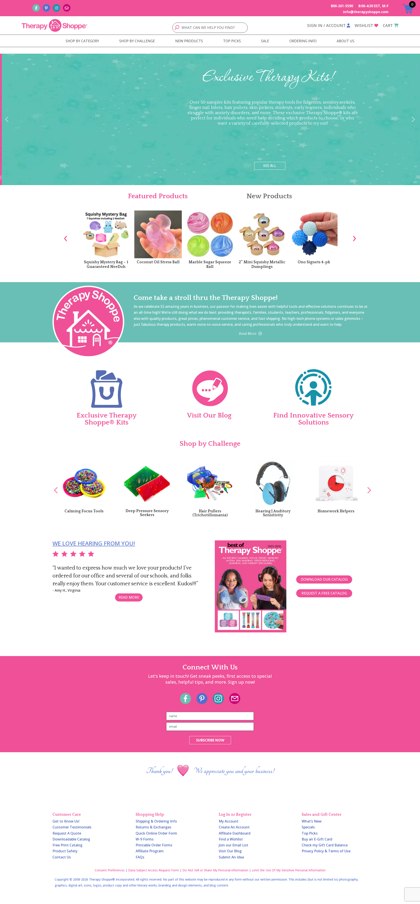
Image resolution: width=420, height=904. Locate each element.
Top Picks (310, 833)
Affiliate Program (150, 851)
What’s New (312, 821)
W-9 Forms (145, 839)
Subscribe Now (210, 740)
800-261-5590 (342, 6)
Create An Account (234, 827)
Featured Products (158, 196)
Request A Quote (66, 833)
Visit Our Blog (230, 851)
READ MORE (129, 597)
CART (388, 25)
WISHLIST (364, 25)
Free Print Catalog (67, 845)
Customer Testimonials (71, 827)
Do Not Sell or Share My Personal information (215, 870)
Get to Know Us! (65, 821)
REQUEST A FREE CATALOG (324, 593)
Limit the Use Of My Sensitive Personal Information (289, 870)
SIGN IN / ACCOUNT (326, 25)
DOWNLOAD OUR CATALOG (324, 579)
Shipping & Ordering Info (156, 821)
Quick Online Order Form (156, 833)
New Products (269, 196)
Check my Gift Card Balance (325, 845)
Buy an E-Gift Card (317, 839)
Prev (53, 485)
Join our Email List (233, 845)
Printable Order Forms (154, 845)
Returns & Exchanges (153, 827)
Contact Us (61, 857)
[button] (6, 119)
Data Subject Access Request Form (153, 870)
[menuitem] (82, 41)
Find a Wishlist (231, 839)
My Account (228, 821)
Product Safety (64, 851)
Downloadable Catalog (71, 839)
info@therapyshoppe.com (365, 11)
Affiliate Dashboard (234, 833)
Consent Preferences (110, 870)
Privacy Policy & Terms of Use (326, 851)
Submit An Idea (231, 857)
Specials (308, 827)
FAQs (140, 857)
